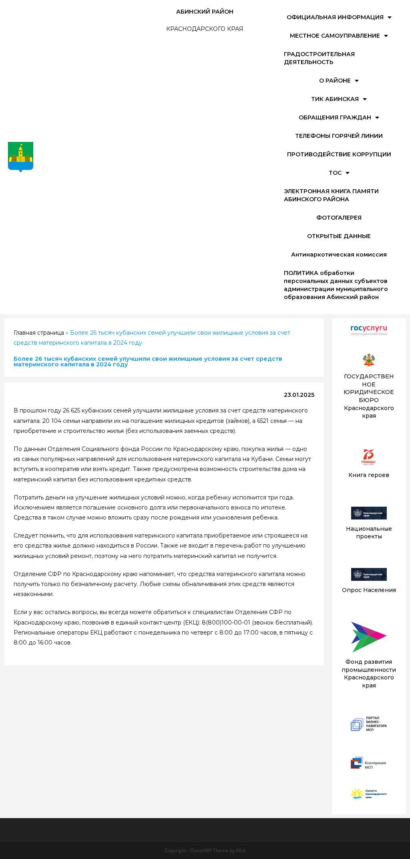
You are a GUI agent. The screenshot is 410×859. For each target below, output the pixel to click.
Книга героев (368, 475)
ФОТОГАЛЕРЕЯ (339, 217)
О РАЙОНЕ (335, 80)
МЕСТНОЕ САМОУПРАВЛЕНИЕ (335, 35)
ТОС (335, 172)
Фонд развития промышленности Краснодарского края (369, 673)
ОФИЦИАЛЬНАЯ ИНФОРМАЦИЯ (335, 17)
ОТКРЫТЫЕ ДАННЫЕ (339, 236)
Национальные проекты (369, 532)
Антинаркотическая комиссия (339, 254)
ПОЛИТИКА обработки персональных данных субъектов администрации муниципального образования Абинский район (336, 285)
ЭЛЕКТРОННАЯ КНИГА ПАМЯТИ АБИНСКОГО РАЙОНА (331, 195)
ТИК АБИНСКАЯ (335, 99)
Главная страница (39, 332)
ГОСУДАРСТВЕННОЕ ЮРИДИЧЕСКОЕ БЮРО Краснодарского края (369, 396)
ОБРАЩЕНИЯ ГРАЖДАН (335, 117)
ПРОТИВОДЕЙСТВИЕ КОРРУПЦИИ (339, 154)
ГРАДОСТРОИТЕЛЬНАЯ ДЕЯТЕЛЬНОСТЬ (319, 58)
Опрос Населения (369, 590)
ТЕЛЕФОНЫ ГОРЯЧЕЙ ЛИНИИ (339, 135)
